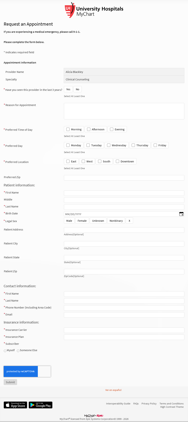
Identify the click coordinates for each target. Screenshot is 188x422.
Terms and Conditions (172, 403)
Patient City (11, 243)
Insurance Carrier (16, 330)
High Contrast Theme (172, 406)
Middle (8, 199)
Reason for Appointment (21, 105)
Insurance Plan (15, 337)
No (77, 89)
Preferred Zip (12, 177)
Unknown (98, 220)
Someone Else (28, 350)
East (73, 161)
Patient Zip (10, 271)
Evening (119, 129)
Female (82, 220)
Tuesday (96, 145)
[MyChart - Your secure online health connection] (94, 10)
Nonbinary (116, 220)
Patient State (11, 257)
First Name (12, 192)
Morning (76, 129)
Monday (76, 145)
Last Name (12, 206)
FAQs (136, 403)
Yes (68, 89)
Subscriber (12, 343)
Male (69, 220)
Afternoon (98, 129)
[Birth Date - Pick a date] (181, 214)
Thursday (142, 145)
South (106, 161)
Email (9, 314)
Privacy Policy (149, 403)
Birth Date (12, 213)
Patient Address (13, 229)
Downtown (127, 161)
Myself (10, 350)
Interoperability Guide (118, 403)
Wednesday (119, 145)
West (89, 161)
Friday (162, 145)
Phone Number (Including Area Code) (28, 307)
